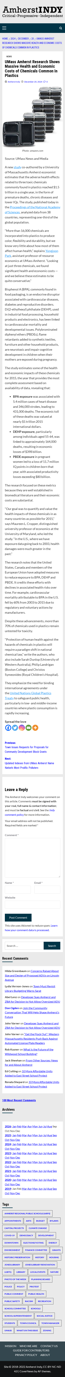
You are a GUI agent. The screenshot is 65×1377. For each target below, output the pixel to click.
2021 (8, 1171)
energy (53, 1242)
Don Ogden (12, 1008)
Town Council (28, 1323)
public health (36, 1294)
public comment (14, 1294)
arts (28, 1220)
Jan (14, 1126)
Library (20, 1272)
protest (34, 1286)
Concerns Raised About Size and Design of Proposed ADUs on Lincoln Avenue (32, 975)
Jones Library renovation (40, 1264)
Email (38, 882)
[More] (35, 728)
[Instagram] (22, 728)
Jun (40, 1126)
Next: (29, 763)
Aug (49, 1126)
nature (54, 1272)
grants (56, 1250)
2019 (8, 1188)
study (17, 167)
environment (12, 1250)
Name (9, 882)
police (8, 1286)
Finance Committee (36, 1250)
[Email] (28, 728)
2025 (8, 1135)
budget (40, 1220)
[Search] (61, 28)
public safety (12, 1301)
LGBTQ (8, 1272)
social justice (45, 1316)
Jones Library (12, 1264)
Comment (12, 835)
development (46, 1235)
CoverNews (27, 1371)
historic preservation (17, 1257)
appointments (13, 1220)
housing (54, 1257)
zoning (47, 1330)
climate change (38, 1228)
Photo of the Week (15, 1279)
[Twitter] (15, 728)
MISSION (10, 1346)
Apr (29, 1126)
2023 (8, 1153)
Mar (24, 1126)
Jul (45, 1126)
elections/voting (33, 1242)
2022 (8, 1162)
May (35, 1126)
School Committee (15, 1308)
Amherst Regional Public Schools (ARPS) (27, 1213)
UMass (8, 1330)
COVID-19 (10, 1235)
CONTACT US (49, 1346)
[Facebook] (8, 728)
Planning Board (40, 1279)
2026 (8, 1126)
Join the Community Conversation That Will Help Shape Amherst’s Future (32, 1012)
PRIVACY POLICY (26, 1354)
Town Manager (50, 1323)
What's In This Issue (27, 1330)
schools (35, 1308)
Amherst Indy (14, 81)
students (10, 1323)
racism (29, 1301)
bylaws (54, 1220)
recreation (44, 1301)
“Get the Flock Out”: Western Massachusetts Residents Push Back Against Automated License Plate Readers (32, 1038)
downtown (11, 1242)
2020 (8, 1179)
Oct (7, 1139)
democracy (26, 1235)
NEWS (9, 56)
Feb (19, 1126)
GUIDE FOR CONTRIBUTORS (31, 1350)
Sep (55, 1135)
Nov (12, 1139)
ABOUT (45, 1354)
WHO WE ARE (28, 1346)
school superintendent (18, 1316)
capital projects (14, 1228)
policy (21, 1286)
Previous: (27, 747)
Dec (17, 1139)
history (39, 1257)
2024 (8, 1144)
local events (37, 1272)
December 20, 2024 (33, 81)
